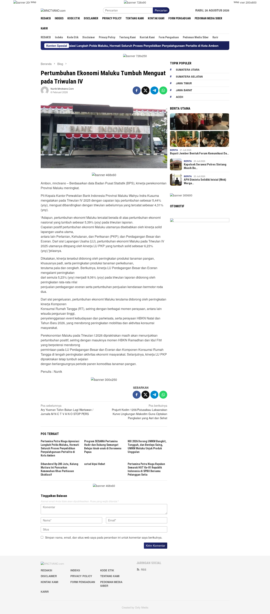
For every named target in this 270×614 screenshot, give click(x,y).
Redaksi (46, 570)
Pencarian (161, 10)
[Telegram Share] (154, 90)
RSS (143, 569)
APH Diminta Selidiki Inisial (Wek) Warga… (205, 181)
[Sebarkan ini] (137, 90)
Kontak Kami (49, 582)
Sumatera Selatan (189, 76)
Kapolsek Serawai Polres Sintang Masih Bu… (205, 166)
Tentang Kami (110, 576)
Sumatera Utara (187, 69)
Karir (45, 591)
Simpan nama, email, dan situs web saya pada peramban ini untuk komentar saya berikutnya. (103, 537)
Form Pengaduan (82, 582)
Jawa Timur (184, 83)
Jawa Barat (184, 90)
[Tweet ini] (145, 90)
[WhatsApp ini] (163, 90)
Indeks (75, 570)
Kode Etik (107, 570)
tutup (33, 2)
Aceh (179, 97)
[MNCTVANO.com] (53, 10)
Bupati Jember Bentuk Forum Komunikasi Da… (199, 153)
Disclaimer (49, 576)
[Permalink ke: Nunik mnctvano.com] (45, 90)
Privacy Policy (81, 576)
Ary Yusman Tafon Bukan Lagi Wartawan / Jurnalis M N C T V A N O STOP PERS (67, 410)
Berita (174, 149)
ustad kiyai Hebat (94, 464)
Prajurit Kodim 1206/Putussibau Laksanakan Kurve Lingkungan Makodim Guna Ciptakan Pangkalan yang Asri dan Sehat (139, 412)
